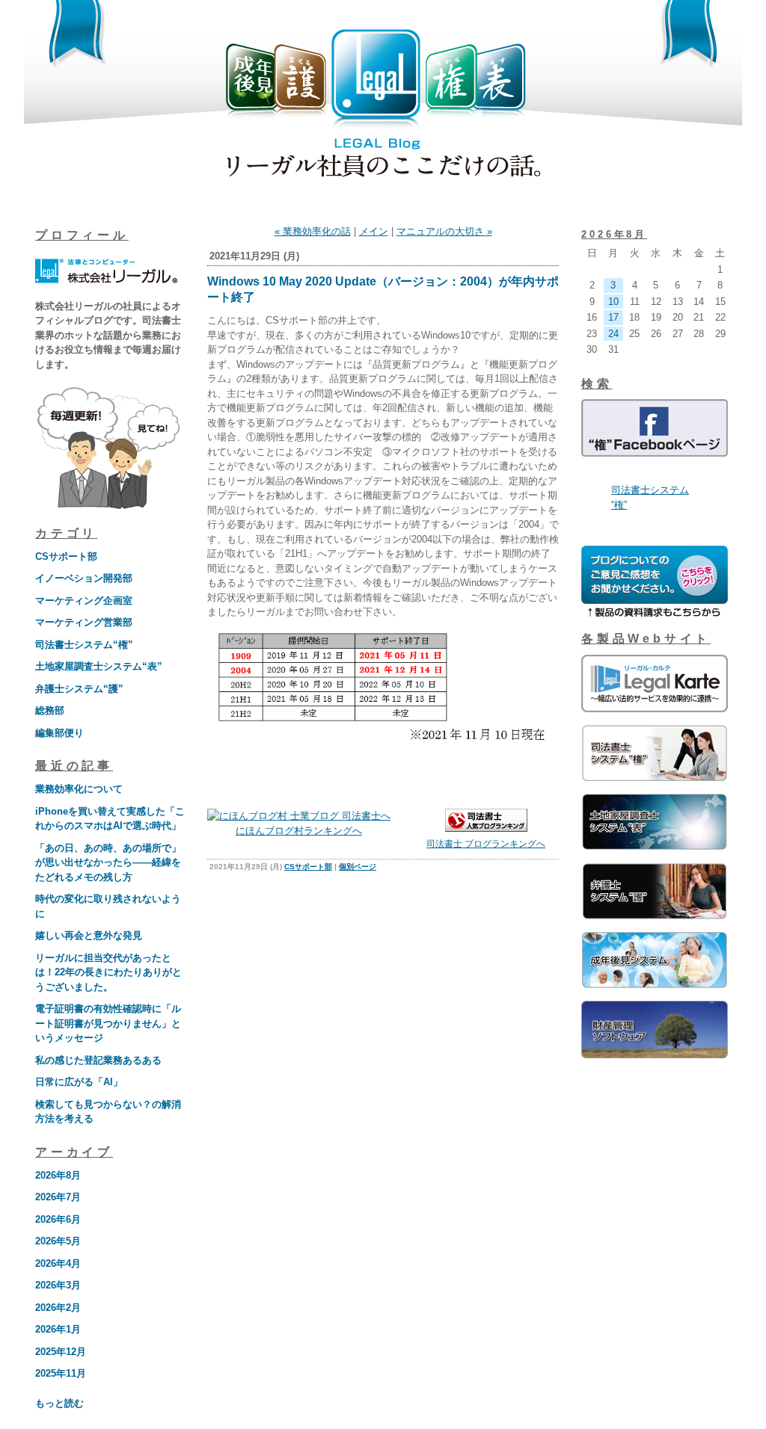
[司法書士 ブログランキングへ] (486, 828)
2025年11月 (60, 1373)
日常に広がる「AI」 (79, 1081)
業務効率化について (79, 788)
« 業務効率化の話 (313, 231)
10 (613, 301)
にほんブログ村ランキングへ (299, 830)
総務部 (49, 710)
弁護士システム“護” (79, 688)
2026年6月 (58, 1219)
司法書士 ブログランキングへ (485, 844)
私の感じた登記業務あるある (98, 1060)
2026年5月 (58, 1241)
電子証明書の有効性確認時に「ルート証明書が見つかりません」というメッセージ (108, 1023)
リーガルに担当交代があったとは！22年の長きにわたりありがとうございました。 (108, 972)
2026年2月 (58, 1307)
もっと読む (59, 1403)
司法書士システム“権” (84, 644)
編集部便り (59, 732)
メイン (373, 231)
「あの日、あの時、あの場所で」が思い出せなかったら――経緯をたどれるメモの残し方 (108, 862)
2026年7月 (58, 1197)
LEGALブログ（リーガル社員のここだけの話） (383, 106)
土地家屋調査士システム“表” (98, 666)
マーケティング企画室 (83, 600)
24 (613, 333)
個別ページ (357, 866)
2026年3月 (58, 1285)
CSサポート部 (66, 556)
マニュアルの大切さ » (444, 231)
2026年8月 (58, 1175)
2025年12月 (60, 1351)
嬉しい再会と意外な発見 (88, 935)
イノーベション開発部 (83, 578)
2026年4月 (58, 1263)
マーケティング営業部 (83, 622)
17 (613, 317)
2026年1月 (58, 1329)
